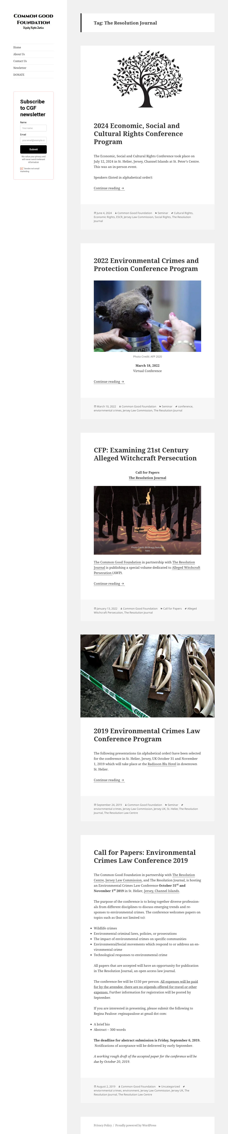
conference (185, 406)
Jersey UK (160, 809)
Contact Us (20, 61)
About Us (19, 54)
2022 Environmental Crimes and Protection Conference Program (146, 264)
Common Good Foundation (135, 213)
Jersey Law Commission (138, 217)
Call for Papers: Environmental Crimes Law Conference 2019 (145, 856)
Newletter (19, 68)
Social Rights (163, 217)
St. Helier (172, 809)
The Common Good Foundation (117, 562)
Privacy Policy (103, 1125)
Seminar (163, 213)
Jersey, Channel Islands (161, 891)
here (147, 550)
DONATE (18, 75)
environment (131, 1090)
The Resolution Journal (168, 410)
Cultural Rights (183, 213)
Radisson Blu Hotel (162, 764)
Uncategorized (170, 1086)
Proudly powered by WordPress (135, 1125)
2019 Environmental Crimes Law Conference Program (147, 734)
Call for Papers (172, 608)
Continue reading (109, 188)
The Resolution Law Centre (121, 813)
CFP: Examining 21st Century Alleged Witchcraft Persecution (145, 453)
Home (17, 47)
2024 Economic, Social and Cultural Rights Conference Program (138, 133)
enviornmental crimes (108, 410)
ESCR (119, 217)
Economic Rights (104, 217)
